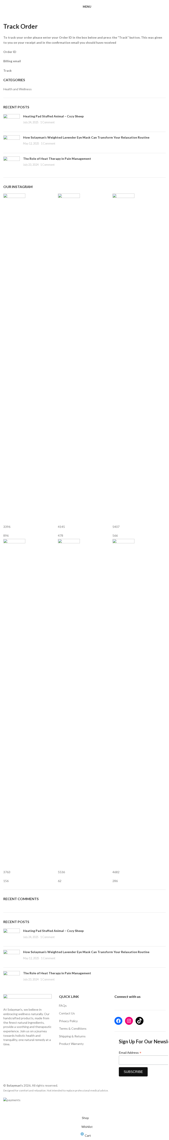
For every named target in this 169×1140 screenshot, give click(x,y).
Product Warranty (71, 1044)
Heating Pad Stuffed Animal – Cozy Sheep (53, 116)
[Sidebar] (5, 1108)
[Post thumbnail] (11, 121)
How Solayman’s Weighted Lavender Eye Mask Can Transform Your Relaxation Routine (86, 137)
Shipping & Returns (72, 1036)
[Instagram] (129, 1021)
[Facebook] (118, 1021)
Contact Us (67, 1013)
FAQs (63, 1005)
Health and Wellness (17, 89)
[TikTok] (139, 1021)
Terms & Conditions (72, 1028)
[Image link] (27, 1000)
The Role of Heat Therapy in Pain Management (57, 158)
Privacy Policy (68, 1021)
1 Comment (47, 122)
